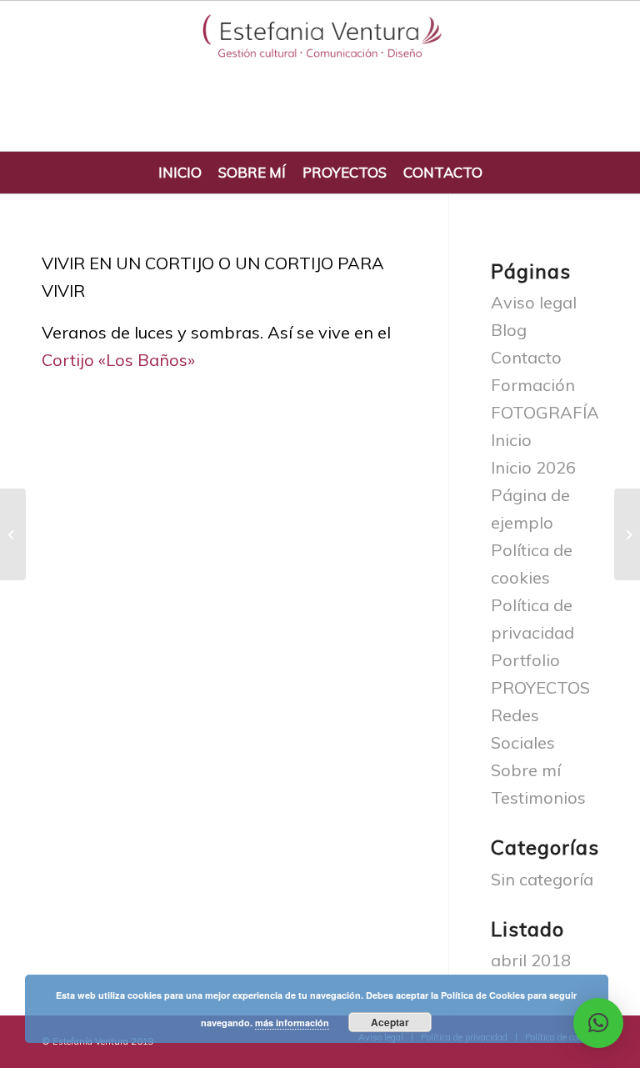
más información (292, 1022)
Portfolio (525, 659)
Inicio (511, 439)
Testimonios (538, 797)
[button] (598, 1023)
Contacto (526, 357)
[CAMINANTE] (13, 534)
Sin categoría (542, 879)
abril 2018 (531, 960)
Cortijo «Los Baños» (118, 359)
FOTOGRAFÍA (545, 412)
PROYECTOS (540, 687)
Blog (509, 329)
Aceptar (390, 1022)
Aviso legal (534, 302)
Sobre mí (526, 770)
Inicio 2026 (533, 467)
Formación (533, 384)
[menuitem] (180, 172)
